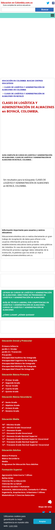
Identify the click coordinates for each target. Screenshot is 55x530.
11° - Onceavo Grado (11, 430)
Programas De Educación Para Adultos (20, 464)
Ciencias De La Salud (11, 483)
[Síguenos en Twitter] (48, 3)
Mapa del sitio (45, 506)
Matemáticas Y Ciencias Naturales (18, 495)
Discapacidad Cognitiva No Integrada (19, 360)
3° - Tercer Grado (10, 385)
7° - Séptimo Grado (11, 405)
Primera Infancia (10, 346)
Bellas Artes (7, 478)
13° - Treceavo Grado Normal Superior (20, 442)
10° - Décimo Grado (11, 424)
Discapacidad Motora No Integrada (18, 363)
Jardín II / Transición (11, 352)
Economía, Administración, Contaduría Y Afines (24, 489)
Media (5, 461)
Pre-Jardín (7, 354)
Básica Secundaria (10, 458)
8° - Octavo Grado (10, 408)
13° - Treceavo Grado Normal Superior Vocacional (25, 444)
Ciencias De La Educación (14, 481)
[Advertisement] (27, 47)
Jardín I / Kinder (9, 349)
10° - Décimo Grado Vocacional (16, 427)
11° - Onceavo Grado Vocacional (17, 433)
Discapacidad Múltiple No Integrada (19, 366)
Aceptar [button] (42, 521)
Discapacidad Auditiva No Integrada (19, 357)
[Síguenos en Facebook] (52, 3)
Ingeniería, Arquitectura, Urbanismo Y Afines (23, 492)
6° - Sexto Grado (9, 402)
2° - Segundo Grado (11, 383)
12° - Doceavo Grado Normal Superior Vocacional (25, 439)
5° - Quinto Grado (10, 391)
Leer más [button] (13, 526)
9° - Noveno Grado (10, 411)
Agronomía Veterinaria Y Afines (17, 475)
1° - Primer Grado (10, 380)
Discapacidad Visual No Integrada (18, 369)
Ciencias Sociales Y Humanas (15, 486)
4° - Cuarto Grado (10, 388)
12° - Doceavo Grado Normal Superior (19, 436)
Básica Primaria (9, 455)
